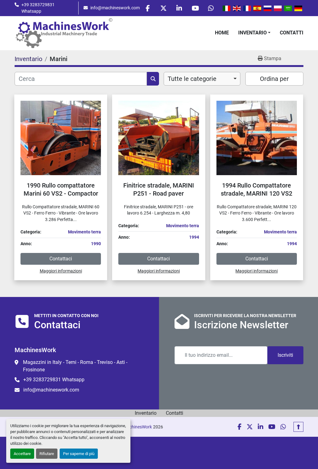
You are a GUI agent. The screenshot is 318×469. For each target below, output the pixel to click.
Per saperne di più (78, 453)
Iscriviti (285, 355)
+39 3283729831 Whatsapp (38, 7)
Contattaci (60, 259)
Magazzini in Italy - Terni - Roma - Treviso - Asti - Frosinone (75, 366)
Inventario (252, 33)
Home (222, 33)
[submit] (153, 79)
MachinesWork (137, 426)
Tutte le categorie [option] (192, 78)
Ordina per (274, 78)
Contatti (291, 33)
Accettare (22, 453)
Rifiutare (46, 453)
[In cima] (298, 427)
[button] (254, 33)
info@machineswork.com (115, 7)
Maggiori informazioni (61, 270)
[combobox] (202, 79)
